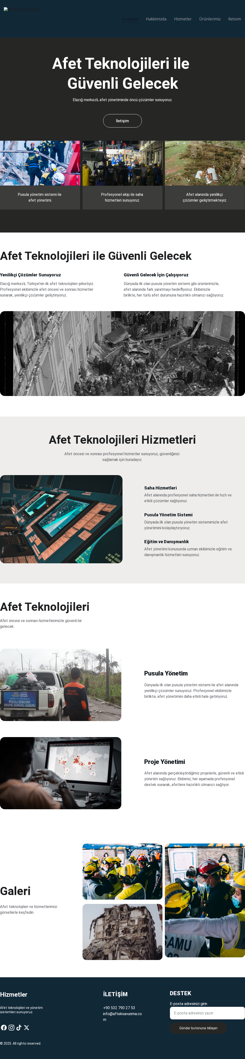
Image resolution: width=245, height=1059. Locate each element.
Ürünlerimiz (210, 19)
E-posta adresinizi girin (188, 1003)
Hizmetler (183, 19)
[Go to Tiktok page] (19, 1027)
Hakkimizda (156, 19)
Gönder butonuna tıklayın (198, 1028)
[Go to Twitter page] (26, 1027)
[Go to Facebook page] (4, 1027)
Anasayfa (130, 19)
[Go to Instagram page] (11, 1027)
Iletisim (234, 19)
